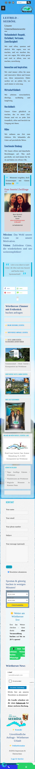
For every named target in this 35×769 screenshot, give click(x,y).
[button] (9, 288)
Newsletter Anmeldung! (17, 687)
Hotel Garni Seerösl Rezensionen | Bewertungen (14, 341)
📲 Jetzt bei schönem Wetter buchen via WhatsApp (17, 653)
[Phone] (9, 767)
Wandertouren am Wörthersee (17, 479)
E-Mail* (10, 672)
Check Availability (17, 605)
